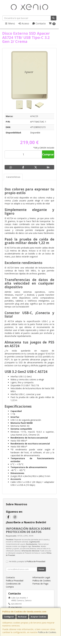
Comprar (48, 154)
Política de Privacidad (36, 561)
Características (13, 177)
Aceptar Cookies (38, 616)
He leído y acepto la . (27, 561)
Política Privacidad (14, 580)
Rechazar (22, 616)
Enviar (41, 569)
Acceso (25, 23)
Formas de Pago (40, 583)
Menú (11, 23)
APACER (34, 116)
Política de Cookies (47, 632)
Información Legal (41, 577)
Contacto (40, 23)
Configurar (9, 616)
